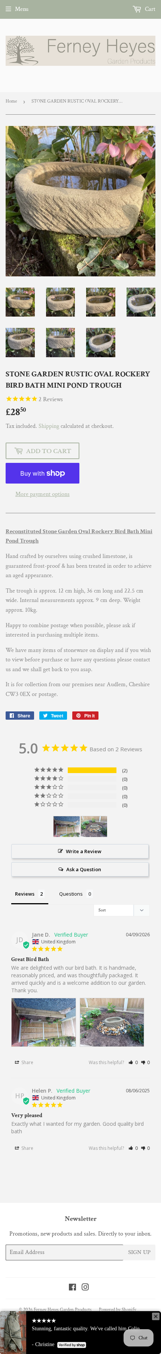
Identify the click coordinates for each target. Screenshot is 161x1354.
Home (11, 101)
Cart (149, 9)
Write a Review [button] (83, 851)
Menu (21, 9)
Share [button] (26, 1062)
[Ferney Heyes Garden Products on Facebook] (72, 1288)
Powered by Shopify (117, 1310)
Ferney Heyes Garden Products (63, 1310)
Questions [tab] (71, 893)
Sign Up (139, 1252)
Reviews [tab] (24, 893)
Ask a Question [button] (83, 869)
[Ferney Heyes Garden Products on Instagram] (85, 1288)
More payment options (42, 494)
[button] (133, 1062)
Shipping (49, 426)
